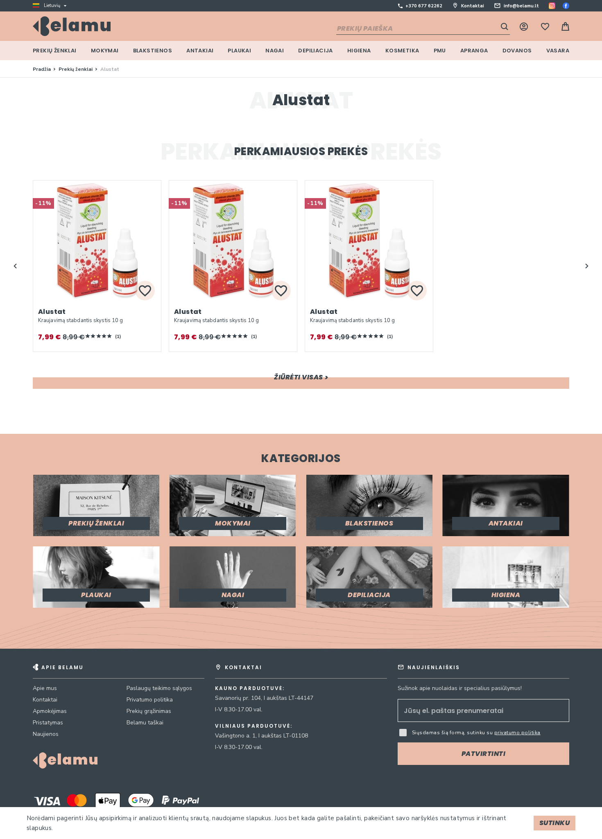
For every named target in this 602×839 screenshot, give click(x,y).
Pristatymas (48, 722)
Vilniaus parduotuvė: (253, 726)
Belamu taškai (145, 722)
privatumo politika (517, 732)
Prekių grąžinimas (149, 711)
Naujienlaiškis (433, 667)
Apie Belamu (62, 667)
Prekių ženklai (76, 69)
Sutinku (554, 823)
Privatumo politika (150, 700)
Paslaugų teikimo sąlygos (159, 688)
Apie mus (45, 688)
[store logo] (72, 26)
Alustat (52, 311)
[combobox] (423, 29)
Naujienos (46, 734)
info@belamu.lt (521, 6)
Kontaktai (472, 6)
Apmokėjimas (50, 711)
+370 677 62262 (423, 6)
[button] (15, 266)
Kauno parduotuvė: (250, 688)
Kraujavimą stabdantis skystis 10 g (80, 320)
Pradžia (42, 69)
